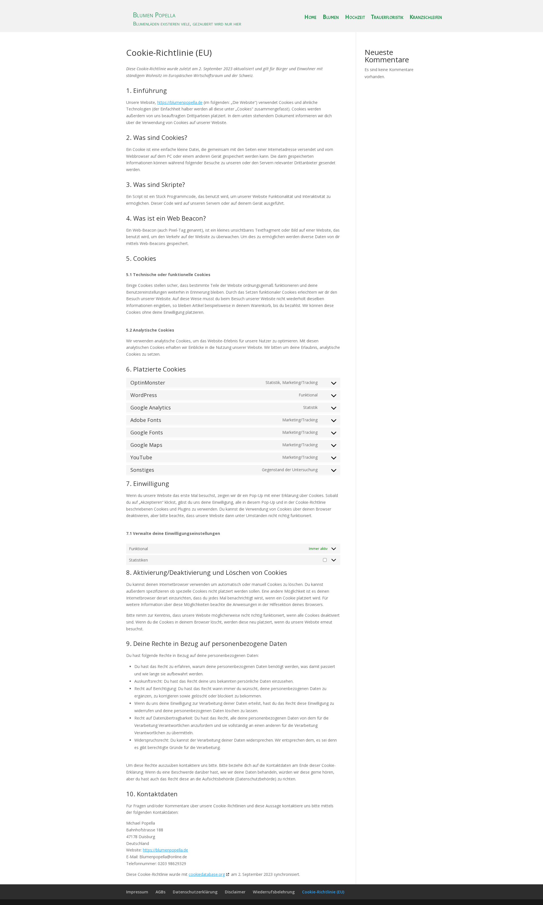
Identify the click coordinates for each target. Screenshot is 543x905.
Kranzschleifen (426, 18)
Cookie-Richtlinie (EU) (323, 892)
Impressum (137, 892)
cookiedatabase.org (207, 874)
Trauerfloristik (387, 18)
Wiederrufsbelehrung (274, 892)
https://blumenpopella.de (179, 102)
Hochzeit (355, 18)
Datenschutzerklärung (195, 892)
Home (310, 18)
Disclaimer (235, 892)
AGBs (160, 892)
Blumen (331, 18)
